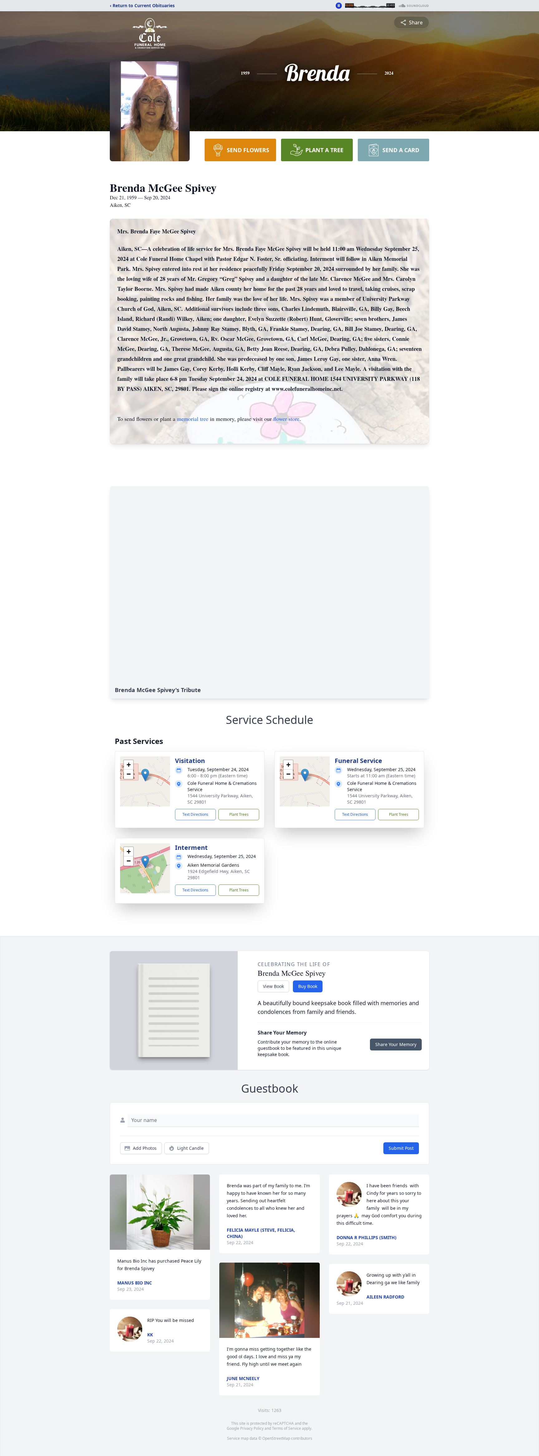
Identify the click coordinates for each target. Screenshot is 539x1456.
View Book (273, 986)
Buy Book (307, 986)
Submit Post (401, 1148)
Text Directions (195, 814)
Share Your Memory (395, 1044)
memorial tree (192, 418)
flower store (286, 418)
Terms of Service (286, 1428)
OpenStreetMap (276, 1438)
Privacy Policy (252, 1428)
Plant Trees (239, 814)
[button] (145, 775)
